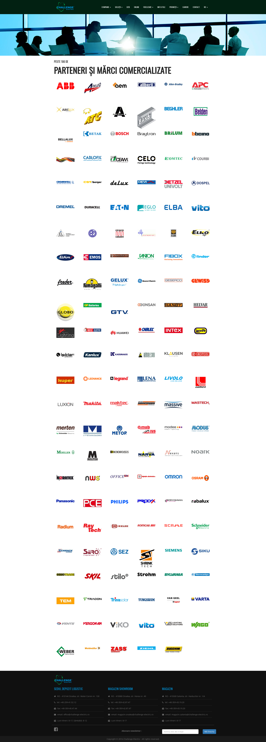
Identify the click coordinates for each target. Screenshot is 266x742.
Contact (196, 7)
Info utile (161, 7)
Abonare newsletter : (132, 731)
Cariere (185, 7)
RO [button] (205, 7)
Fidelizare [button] (147, 7)
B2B (128, 7)
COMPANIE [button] (105, 7)
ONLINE (136, 7)
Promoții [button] (173, 7)
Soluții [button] (118, 7)
